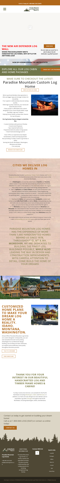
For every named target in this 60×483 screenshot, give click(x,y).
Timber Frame (36, 175)
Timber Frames (32, 287)
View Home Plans (9, 356)
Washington (29, 395)
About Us (52, 462)
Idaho (35, 395)
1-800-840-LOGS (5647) (35, 3)
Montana (42, 395)
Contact (52, 465)
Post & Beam (50, 287)
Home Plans (51, 471)
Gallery (51, 459)
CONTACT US (10, 428)
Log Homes (27, 175)
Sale (52, 468)
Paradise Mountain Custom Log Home (30, 84)
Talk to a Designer (9, 351)
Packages (29, 398)
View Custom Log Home (30, 90)
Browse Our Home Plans (15, 149)
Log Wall (52, 453)
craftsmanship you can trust (22, 219)
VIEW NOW (49, 46)
